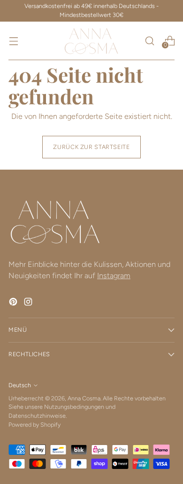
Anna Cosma (84, 398)
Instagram (113, 275)
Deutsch (19, 385)
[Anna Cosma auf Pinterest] (14, 303)
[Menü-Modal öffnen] (13, 40)
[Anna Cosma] (91, 40)
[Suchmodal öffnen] (149, 40)
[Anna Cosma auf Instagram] (29, 303)
